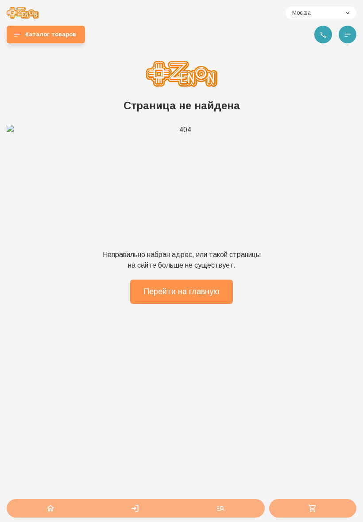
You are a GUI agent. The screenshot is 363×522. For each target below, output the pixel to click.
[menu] (347, 34)
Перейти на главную (181, 291)
